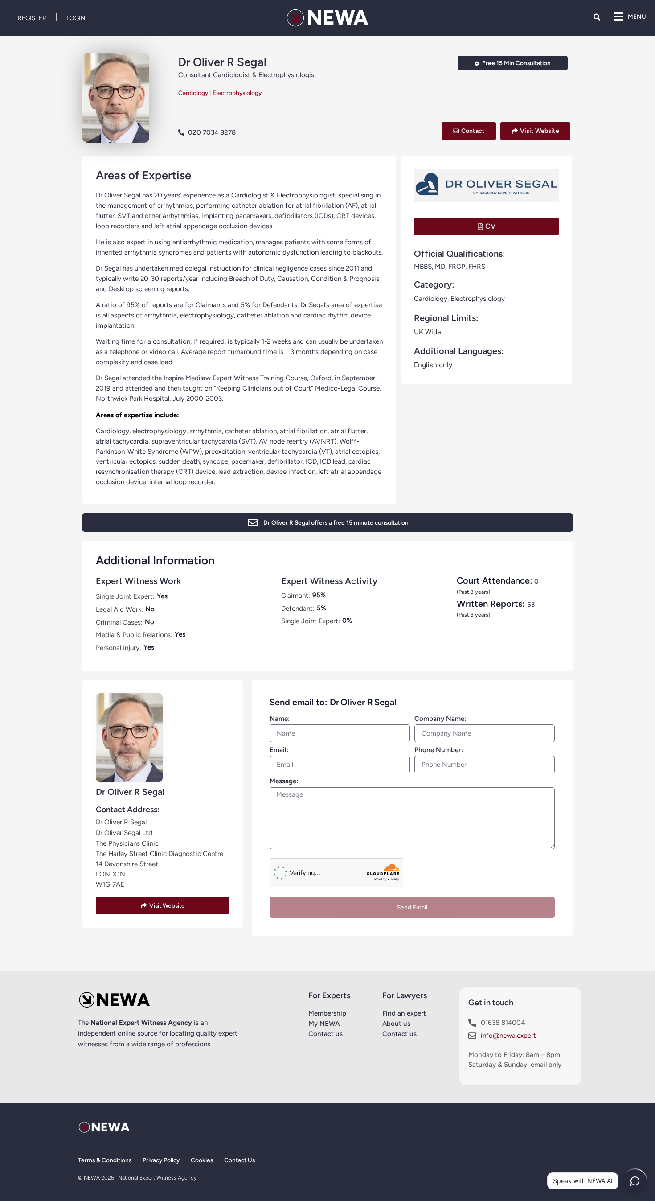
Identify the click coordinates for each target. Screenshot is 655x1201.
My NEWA (324, 1024)
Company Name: (440, 719)
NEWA (337, 17)
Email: (279, 750)
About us (396, 1024)
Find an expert (404, 1013)
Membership (327, 1013)
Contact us (325, 1034)
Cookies (202, 1160)
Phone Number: (438, 750)
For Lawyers (404, 995)
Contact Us (239, 1160)
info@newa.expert (508, 1036)
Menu (637, 16)
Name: (280, 719)
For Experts (329, 995)
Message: (284, 781)
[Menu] (618, 16)
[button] (597, 17)
